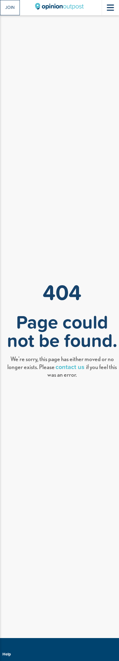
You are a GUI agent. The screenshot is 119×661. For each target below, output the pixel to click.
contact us (71, 366)
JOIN (10, 7)
